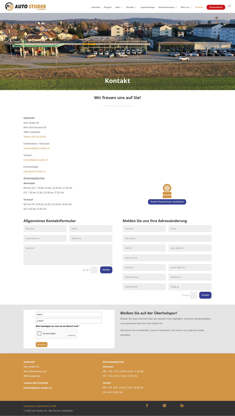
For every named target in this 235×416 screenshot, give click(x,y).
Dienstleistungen (166, 7)
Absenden (41, 344)
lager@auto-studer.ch (34, 171)
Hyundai (130, 7)
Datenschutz (43, 406)
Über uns (185, 7)
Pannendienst (215, 7)
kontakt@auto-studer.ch (38, 387)
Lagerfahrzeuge (147, 7)
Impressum (29, 406)
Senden (106, 269)
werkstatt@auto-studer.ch (37, 148)
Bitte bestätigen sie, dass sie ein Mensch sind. (58, 326)
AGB (53, 406)
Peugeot (108, 7)
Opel (117, 7)
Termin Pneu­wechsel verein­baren (167, 201)
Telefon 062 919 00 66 (35, 136)
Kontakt (199, 7)
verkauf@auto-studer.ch (36, 160)
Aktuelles (96, 7)
